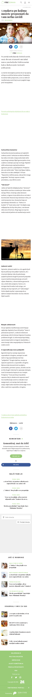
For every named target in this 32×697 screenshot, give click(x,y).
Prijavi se (16, 456)
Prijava (16, 464)
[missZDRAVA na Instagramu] (20, 677)
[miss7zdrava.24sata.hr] (8, 2)
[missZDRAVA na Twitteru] (16, 677)
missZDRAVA (8, 20)
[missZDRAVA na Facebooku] (12, 677)
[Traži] (21, 2)
